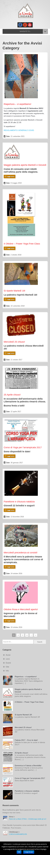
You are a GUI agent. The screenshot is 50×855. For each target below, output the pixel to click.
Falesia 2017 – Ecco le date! (26, 740)
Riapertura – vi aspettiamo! (17, 104)
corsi (8, 659)
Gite (7, 667)
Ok (19, 852)
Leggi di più (29, 852)
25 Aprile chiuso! (12, 394)
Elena (11, 817)
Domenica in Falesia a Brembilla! (28, 765)
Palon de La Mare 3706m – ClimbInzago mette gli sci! (27, 819)
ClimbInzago (13, 832)
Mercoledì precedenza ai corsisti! (20, 552)
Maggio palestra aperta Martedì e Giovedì (25, 165)
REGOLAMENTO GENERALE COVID (19, 130)
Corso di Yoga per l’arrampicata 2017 (23, 447)
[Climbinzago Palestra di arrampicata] (25, 10)
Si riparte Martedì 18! (14, 290)
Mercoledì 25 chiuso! (14, 342)
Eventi (8, 663)
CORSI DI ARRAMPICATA (18, 834)
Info (7, 671)
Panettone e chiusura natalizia (19, 501)
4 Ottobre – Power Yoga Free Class (22, 243)
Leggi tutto (10, 176)
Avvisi (8, 655)
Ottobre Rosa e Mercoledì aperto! (21, 609)
